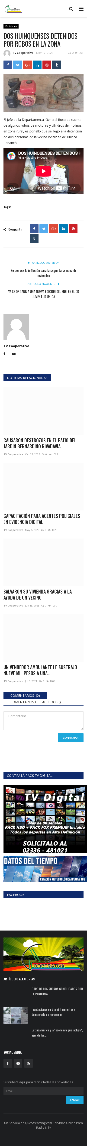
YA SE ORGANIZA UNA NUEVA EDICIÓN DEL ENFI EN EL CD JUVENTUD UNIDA (43, 294)
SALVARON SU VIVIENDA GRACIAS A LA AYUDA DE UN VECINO (37, 594)
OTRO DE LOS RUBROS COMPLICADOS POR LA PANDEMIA (57, 991)
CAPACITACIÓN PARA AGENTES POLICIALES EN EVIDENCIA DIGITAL (41, 519)
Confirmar (70, 738)
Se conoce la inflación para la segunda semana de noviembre (43, 273)
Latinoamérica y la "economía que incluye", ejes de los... (57, 1032)
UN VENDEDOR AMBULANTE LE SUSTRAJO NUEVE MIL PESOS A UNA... (40, 670)
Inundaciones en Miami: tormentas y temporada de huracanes (53, 1012)
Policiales (11, 26)
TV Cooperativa (23, 53)
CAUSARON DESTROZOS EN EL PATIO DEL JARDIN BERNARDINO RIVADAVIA (39, 443)
